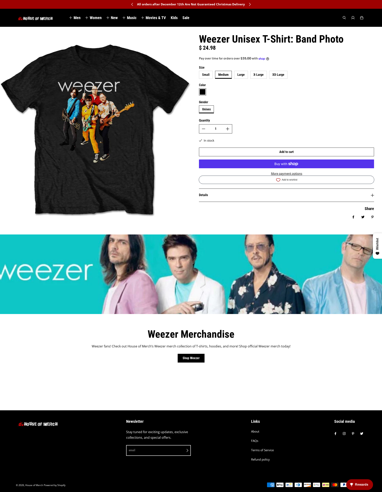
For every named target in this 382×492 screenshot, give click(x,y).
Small (206, 75)
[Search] (344, 17)
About (255, 431)
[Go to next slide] (249, 4)
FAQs (254, 441)
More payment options (286, 173)
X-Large (258, 75)
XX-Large (278, 75)
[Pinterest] (353, 433)
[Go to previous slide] (132, 4)
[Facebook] (335, 433)
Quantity (204, 120)
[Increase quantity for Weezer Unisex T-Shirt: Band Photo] (227, 128)
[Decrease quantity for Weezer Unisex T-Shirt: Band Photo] (203, 128)
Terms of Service (262, 450)
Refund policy (260, 459)
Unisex (206, 109)
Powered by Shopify (54, 485)
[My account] (353, 17)
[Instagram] (344, 433)
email (132, 450)
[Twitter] (361, 433)
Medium (223, 75)
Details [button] (203, 195)
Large (241, 75)
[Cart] (361, 17)
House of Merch (34, 485)
